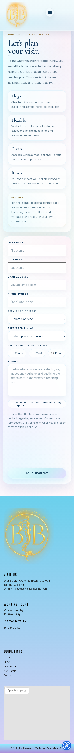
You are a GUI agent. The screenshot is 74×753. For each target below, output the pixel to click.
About (7, 661)
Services (8, 666)
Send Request (37, 473)
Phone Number (18, 294)
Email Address (18, 277)
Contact (8, 675)
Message (14, 361)
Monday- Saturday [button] (13, 610)
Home (7, 657)
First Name (16, 242)
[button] (49, 12)
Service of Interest (22, 311)
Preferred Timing (20, 328)
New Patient (10, 670)
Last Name (15, 260)
